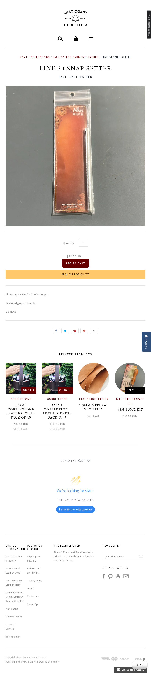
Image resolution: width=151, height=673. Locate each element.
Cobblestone (21, 399)
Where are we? (14, 616)
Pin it (75, 331)
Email (94, 331)
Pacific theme (13, 661)
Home (23, 57)
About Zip (32, 604)
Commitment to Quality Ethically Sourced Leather (15, 597)
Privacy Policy (34, 580)
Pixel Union (30, 661)
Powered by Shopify (48, 661)
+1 (84, 331)
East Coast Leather (75, 77)
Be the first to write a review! (75, 509)
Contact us (33, 596)
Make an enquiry (132, 669)
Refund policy (13, 636)
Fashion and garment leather (76, 57)
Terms (30, 588)
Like (56, 331)
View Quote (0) (148, 24)
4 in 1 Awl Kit (130, 409)
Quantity (68, 243)
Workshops (12, 608)
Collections (40, 57)
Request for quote (75, 274)
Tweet (65, 331)
